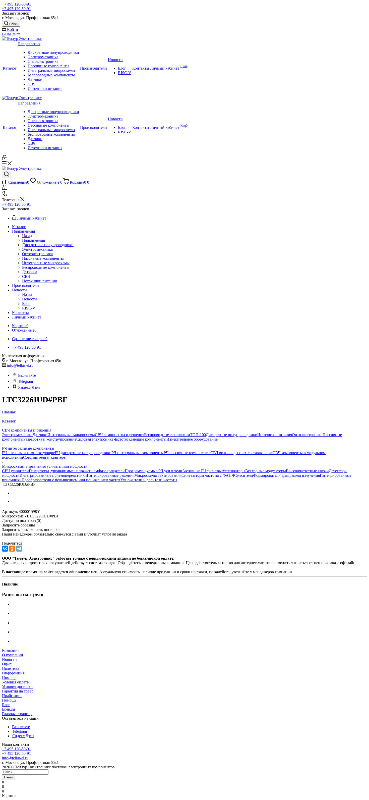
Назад (27, 236)
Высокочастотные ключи (307, 471)
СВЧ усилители (15, 471)
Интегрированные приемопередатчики (53, 475)
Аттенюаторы (233, 471)
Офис (7, 664)
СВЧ (31, 84)
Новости (115, 60)
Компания (10, 650)
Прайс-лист (12, 696)
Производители (93, 68)
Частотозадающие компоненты (139, 439)
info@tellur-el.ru (20, 365)
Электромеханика (43, 57)
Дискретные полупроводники (53, 52)
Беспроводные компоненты (51, 75)
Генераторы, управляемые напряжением (63, 471)
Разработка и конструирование (49, 439)
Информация (13, 673)
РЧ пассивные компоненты (187, 453)
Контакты (140, 68)
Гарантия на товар (17, 691)
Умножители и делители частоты (148, 480)
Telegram (25, 381)
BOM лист (11, 34)
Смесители (243, 475)
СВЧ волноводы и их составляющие (241, 453)
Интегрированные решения (110, 475)
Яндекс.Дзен (29, 387)
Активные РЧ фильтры (202, 471)
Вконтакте (27, 375)
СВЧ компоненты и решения (119, 435)
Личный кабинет (164, 68)
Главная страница (17, 714)
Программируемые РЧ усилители (153, 471)
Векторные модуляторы (265, 471)
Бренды (8, 709)
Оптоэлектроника (43, 61)
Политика (10, 668)
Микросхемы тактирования (157, 475)
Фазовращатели (111, 471)
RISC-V (124, 73)
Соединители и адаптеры (45, 457)
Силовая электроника (94, 439)
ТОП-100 (198, 435)
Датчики (35, 79)
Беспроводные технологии (167, 435)
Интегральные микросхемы (51, 70)
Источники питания (45, 88)
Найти (8, 777)
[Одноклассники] (12, 549)
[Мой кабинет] (4, 159)
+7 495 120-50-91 (16, 4)
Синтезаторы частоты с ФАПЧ (207, 475)
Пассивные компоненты (48, 66)
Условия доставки (17, 686)
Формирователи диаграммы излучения (286, 475)
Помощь (9, 677)
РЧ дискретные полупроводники (83, 453)
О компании (12, 655)
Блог (122, 68)
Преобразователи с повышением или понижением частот (71, 480)
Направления (29, 44)
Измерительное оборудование (192, 439)
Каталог (10, 68)
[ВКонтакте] (5, 549)
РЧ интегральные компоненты (137, 453)
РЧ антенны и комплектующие (28, 453)
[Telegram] (19, 549)
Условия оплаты (16, 682)
